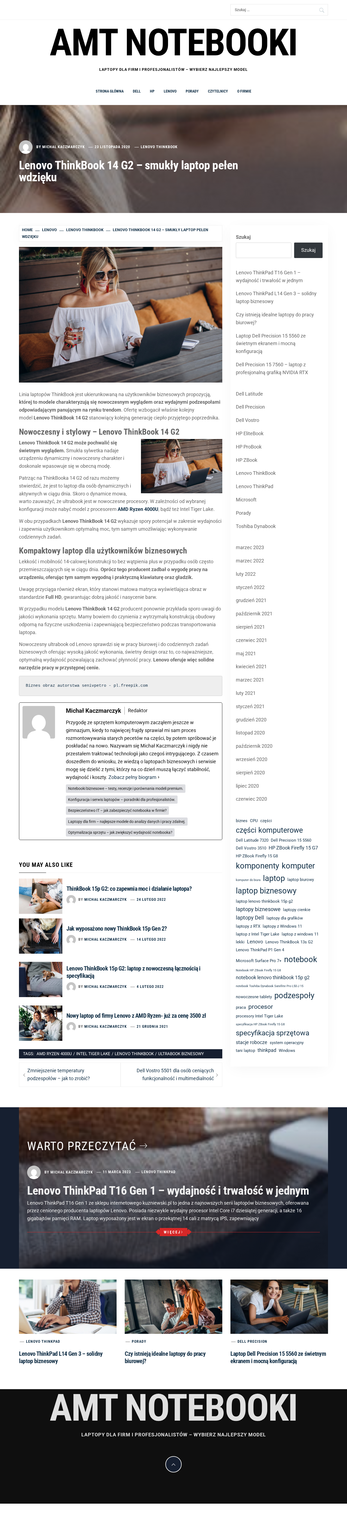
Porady (192, 91)
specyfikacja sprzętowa (272, 1033)
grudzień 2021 (251, 600)
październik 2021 (254, 613)
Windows (287, 1050)
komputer (298, 865)
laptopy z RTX (248, 926)
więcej (172, 1232)
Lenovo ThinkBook (159, 147)
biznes (242, 820)
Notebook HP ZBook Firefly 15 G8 (258, 970)
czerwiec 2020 (251, 799)
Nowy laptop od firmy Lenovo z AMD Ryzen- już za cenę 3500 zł (136, 1015)
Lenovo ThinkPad (254, 486)
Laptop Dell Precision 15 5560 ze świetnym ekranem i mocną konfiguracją (271, 343)
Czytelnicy (218, 91)
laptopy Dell (250, 918)
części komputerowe (269, 830)
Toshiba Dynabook (256, 526)
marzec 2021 (250, 680)
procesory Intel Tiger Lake (259, 1016)
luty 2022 (246, 574)
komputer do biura (248, 880)
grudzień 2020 (251, 720)
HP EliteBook (250, 433)
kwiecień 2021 (251, 666)
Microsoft (246, 499)
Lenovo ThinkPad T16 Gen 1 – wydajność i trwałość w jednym (269, 276)
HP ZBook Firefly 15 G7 (293, 848)
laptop (274, 878)
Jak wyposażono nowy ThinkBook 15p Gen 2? (116, 928)
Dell (137, 91)
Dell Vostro (247, 420)
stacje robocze (251, 1042)
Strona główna (110, 91)
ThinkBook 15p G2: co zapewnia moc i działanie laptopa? (129, 888)
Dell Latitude (249, 394)
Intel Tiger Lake (93, 1053)
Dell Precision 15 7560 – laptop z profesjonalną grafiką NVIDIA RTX (272, 368)
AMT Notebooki (173, 43)
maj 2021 (246, 653)
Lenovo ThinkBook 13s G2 (289, 942)
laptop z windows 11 (300, 934)
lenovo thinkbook (134, 1053)
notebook (300, 959)
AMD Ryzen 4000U (54, 1053)
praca (241, 1007)
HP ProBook (249, 447)
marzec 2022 (250, 561)
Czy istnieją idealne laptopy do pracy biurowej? (275, 318)
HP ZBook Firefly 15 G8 (257, 856)
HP (152, 91)
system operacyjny (287, 1042)
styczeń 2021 (250, 706)
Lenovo (170, 91)
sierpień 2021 (250, 627)
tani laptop (245, 1050)
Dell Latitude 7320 (252, 840)
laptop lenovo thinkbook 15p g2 (264, 901)
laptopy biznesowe (258, 909)
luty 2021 (246, 693)
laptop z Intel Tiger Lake (257, 934)
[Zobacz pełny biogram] (158, 777)
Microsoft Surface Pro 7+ (259, 960)
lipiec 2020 (247, 786)
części (266, 820)
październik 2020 (254, 746)
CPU (254, 820)
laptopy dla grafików (284, 918)
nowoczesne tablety (254, 996)
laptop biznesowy (266, 890)
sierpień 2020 (250, 772)
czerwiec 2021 (251, 640)
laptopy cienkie (296, 909)
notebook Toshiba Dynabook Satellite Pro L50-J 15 (269, 986)
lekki (240, 942)
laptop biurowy (300, 879)
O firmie (244, 91)
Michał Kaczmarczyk (63, 147)
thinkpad (267, 1050)
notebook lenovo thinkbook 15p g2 (273, 977)
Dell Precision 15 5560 (291, 840)
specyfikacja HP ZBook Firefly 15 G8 (260, 1024)
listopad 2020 (250, 733)
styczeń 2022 (250, 587)
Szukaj (243, 237)
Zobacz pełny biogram (132, 777)
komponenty (257, 865)
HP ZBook (246, 460)
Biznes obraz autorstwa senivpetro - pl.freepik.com (87, 685)
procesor (260, 1006)
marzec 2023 (250, 547)
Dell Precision (250, 407)
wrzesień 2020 (251, 759)
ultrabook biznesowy (181, 1053)
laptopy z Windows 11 (282, 926)
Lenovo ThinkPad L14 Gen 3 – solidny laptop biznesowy (276, 297)
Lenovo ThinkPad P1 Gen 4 (260, 949)
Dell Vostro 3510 (251, 848)
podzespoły (294, 995)
